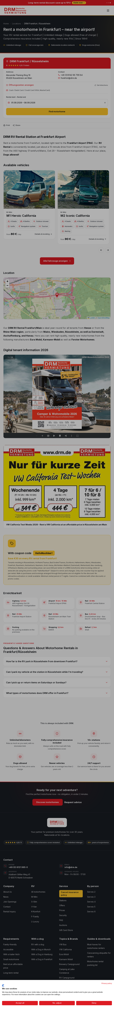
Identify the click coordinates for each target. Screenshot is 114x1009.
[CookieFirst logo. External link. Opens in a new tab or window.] (3, 985)
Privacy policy (106, 983)
